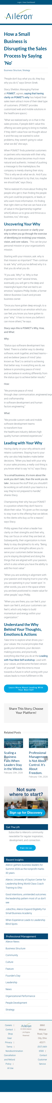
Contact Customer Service (42, 1059)
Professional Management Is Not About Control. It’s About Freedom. (38, 763)
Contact (9, 1029)
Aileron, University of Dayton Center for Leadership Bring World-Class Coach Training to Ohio (26, 883)
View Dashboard (29, 2)
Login (19, 2)
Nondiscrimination (14, 1051)
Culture (9, 962)
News (9, 989)
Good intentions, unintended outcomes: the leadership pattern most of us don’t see (26, 898)
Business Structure (12, 70)
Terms (9, 1046)
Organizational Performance (20, 996)
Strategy (26, 70)
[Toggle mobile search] (42, 13)
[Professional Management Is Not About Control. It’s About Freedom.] (38, 743)
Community (12, 955)
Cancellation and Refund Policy (10, 1059)
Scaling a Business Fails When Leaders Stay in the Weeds (13, 761)
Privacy (8, 1042)
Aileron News (12, 941)
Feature (10, 968)
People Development (16, 1002)
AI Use (10, 1068)
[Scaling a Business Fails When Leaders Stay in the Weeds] (13, 743)
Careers (8, 1025)
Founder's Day (13, 975)
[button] (6, 758)
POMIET (11, 93)
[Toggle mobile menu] (47, 13)
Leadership (11, 982)
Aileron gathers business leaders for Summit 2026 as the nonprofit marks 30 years (25, 868)
